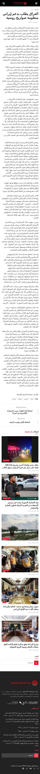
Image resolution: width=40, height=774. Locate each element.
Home (36, 10)
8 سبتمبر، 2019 (33, 22)
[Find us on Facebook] (37, 768)
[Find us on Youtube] (30, 768)
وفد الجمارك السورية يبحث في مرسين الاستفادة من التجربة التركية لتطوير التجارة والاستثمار (21, 505)
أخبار (32, 10)
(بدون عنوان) (34, 727)
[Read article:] (20, 527)
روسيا (14, 399)
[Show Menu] (36, 3)
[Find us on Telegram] (23, 768)
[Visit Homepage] (20, 3)
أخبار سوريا (6, 460)
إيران (31, 399)
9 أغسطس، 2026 (33, 612)
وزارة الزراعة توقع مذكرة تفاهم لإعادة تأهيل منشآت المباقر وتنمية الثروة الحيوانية (21, 645)
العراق (20, 399)
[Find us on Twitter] (34, 768)
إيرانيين (26, 399)
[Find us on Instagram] (27, 768)
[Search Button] (4, 3)
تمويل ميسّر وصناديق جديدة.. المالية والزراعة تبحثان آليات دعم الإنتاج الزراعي (20, 607)
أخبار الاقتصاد (6, 498)
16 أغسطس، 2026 (32, 470)
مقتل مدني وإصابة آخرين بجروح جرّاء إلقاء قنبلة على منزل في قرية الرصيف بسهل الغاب (20, 466)
